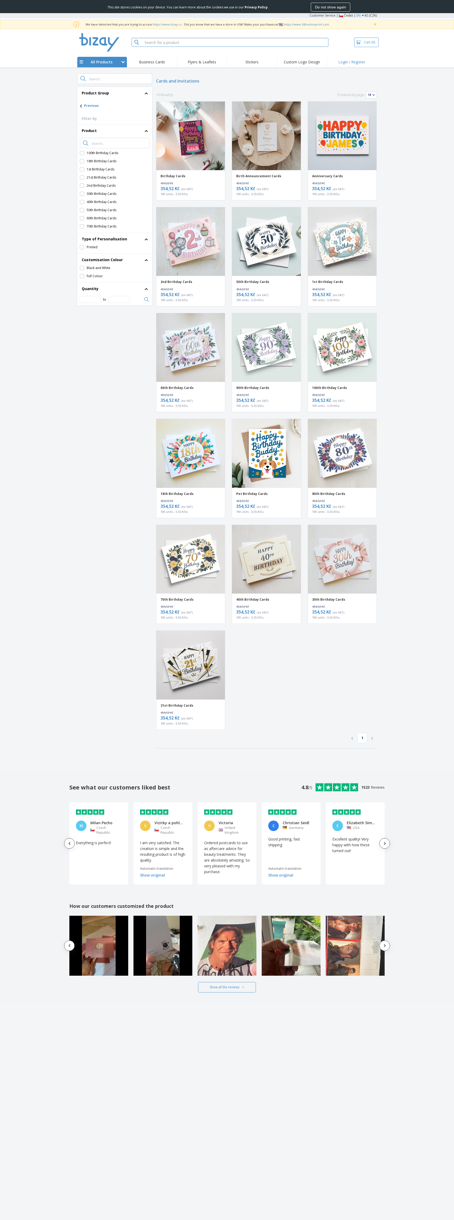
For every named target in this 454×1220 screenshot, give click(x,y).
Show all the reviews (224, 987)
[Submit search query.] (83, 78)
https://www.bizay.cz (167, 24)
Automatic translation (156, 868)
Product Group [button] (95, 92)
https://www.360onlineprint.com (306, 24)
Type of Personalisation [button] (104, 238)
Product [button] (89, 130)
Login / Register (351, 61)
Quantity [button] (90, 288)
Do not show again (330, 7)
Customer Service (322, 15)
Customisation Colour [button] (102, 259)
